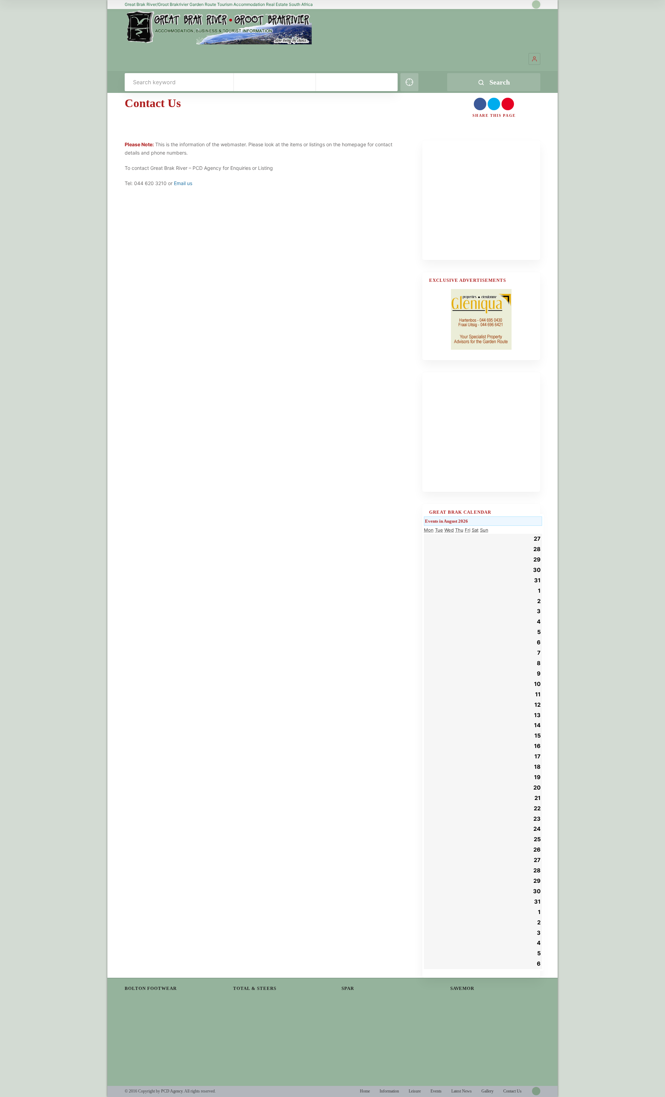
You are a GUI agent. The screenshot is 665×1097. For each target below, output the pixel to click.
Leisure (415, 1091)
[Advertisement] (481, 204)
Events (436, 1091)
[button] (534, 59)
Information (389, 1091)
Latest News (461, 1091)
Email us (183, 183)
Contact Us (512, 1091)
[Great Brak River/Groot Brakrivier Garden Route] (218, 27)
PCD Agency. (172, 1091)
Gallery (487, 1091)
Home (365, 1091)
